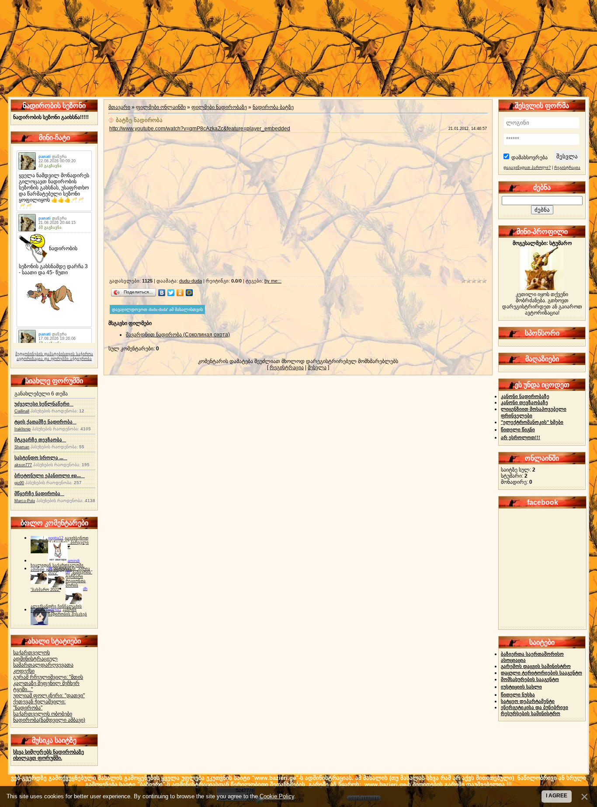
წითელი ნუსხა (518, 694)
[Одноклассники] (180, 292)
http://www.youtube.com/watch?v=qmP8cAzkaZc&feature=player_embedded (199, 129)
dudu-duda (190, 280)
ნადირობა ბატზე (273, 107)
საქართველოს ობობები (42, 714)
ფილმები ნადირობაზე (219, 107)
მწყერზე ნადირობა (39, 493)
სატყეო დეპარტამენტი (528, 701)
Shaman (21, 447)
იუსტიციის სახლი (521, 686)
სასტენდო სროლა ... (40, 457)
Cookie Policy (277, 796)
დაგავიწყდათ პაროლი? (527, 167)
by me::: (272, 280)
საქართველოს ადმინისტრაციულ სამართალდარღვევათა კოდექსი (43, 662)
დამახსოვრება (529, 157)
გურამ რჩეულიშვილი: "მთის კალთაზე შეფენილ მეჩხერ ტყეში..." (48, 683)
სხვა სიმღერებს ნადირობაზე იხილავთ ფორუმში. (48, 755)
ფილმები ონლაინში (161, 107)
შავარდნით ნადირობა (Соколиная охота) (178, 335)
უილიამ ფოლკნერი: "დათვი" (49, 695)
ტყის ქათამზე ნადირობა (45, 421)
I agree (556, 796)
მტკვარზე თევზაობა (40, 439)
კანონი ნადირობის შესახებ (67, 612)
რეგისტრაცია (287, 367)
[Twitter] (171, 292)
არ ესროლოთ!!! (520, 437)
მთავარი (119, 107)
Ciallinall (21, 411)
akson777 (23, 465)
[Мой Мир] (189, 292)
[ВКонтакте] (162, 292)
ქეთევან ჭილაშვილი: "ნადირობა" (39, 705)
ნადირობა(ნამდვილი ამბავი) (49, 720)
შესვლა (317, 367)
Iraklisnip (22, 429)
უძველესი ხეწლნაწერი (43, 403)
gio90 (19, 483)
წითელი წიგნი (518, 429)
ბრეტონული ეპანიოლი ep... (49, 475)
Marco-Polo (24, 501)
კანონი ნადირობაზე (525, 396)
